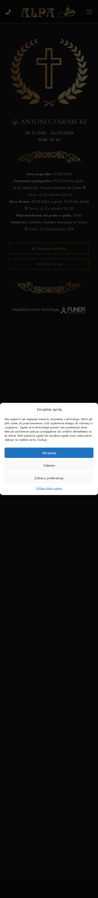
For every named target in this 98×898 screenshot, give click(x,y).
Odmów (49, 465)
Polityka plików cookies (49, 488)
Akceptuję (49, 452)
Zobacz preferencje (49, 478)
